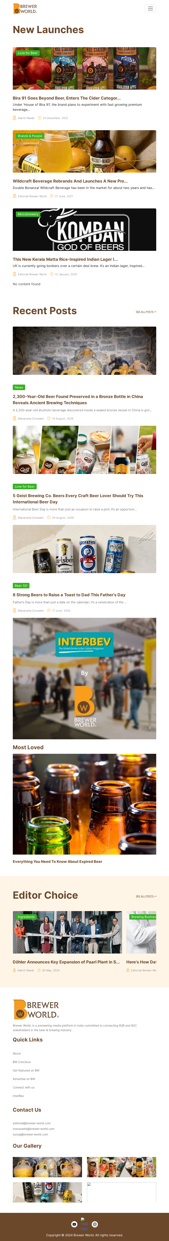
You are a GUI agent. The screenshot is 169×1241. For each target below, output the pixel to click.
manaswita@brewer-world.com (33, 1128)
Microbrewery (28, 214)
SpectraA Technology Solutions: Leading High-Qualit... (110, 962)
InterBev (18, 1096)
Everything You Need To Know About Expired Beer (57, 861)
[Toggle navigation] (150, 8)
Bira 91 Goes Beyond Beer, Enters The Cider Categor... (67, 98)
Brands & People (30, 136)
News (19, 387)
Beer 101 (21, 586)
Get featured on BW (26, 1070)
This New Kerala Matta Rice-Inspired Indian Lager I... (65, 259)
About (17, 1053)
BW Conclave (22, 1062)
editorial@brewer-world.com (32, 1123)
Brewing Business (74, 917)
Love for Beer (28, 53)
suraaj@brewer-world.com (30, 1134)
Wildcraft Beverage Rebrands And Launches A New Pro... (70, 181)
